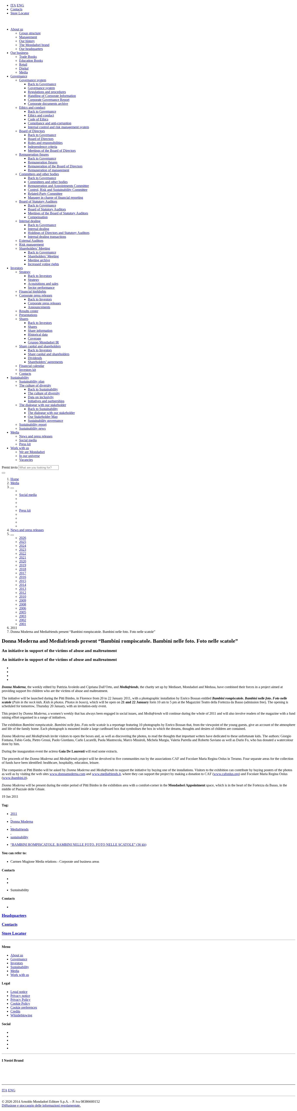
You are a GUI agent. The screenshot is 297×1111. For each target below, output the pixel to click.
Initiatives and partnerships (46, 401)
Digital (23, 68)
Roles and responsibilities (45, 143)
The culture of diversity (35, 385)
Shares (23, 319)
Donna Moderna (21, 821)
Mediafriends (19, 829)
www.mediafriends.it (106, 774)
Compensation (38, 217)
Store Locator (19, 13)
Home (14, 479)
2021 (22, 557)
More (5, 1081)
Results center (28, 311)
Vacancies (26, 460)
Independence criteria (42, 146)
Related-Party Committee (45, 193)
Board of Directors (32, 131)
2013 (22, 589)
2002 (22, 620)
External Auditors (31, 240)
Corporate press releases (35, 295)
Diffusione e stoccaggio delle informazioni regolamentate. (41, 1105)
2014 (22, 585)
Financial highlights (32, 291)
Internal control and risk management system (58, 127)
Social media (28, 440)
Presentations (28, 315)
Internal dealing (29, 221)
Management (28, 37)
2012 (22, 592)
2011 (13, 814)
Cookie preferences (23, 1007)
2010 (22, 596)
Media (23, 72)
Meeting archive (39, 260)
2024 (22, 545)
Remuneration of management (48, 170)
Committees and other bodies (39, 174)
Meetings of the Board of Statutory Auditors (58, 213)
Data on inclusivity (41, 397)
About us (16, 29)
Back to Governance (42, 84)
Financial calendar (31, 366)
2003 (22, 616)
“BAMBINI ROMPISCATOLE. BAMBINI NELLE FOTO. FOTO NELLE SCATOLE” (78, 844)
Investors (16, 268)
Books (6, 1069)
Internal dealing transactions (47, 237)
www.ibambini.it (14, 778)
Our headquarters (31, 49)
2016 (22, 577)
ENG (20, 5)
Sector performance (41, 287)
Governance (18, 76)
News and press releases (35, 436)
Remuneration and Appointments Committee (58, 186)
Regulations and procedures (47, 92)
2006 (22, 608)
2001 (22, 624)
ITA (13, 5)
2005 (22, 612)
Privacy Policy (20, 999)
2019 (22, 565)
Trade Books (28, 56)
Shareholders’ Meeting (34, 248)
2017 (22, 573)
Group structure (30, 33)
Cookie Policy (20, 1003)
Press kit (25, 444)
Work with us (19, 448)
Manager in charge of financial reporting (55, 197)
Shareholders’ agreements (45, 362)
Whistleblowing (21, 1015)
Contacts (16, 9)
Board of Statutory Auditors (38, 201)
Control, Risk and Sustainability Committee (57, 190)
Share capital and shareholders (40, 346)
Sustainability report (33, 424)
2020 (22, 561)
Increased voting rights (43, 264)
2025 (22, 542)
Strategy (24, 272)
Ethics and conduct (32, 107)
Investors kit (27, 370)
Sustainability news (32, 428)
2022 (22, 553)
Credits (15, 1011)
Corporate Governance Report (48, 100)
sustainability (19, 837)
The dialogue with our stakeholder (42, 405)
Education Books (31, 60)
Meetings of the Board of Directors (52, 150)
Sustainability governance (45, 420)
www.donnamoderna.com (67, 774)
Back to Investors (40, 276)
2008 (22, 604)
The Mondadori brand (34, 45)
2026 (22, 538)
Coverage (34, 338)
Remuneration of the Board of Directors (55, 166)
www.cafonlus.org (226, 774)
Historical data (38, 334)
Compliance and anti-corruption (49, 123)
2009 (22, 600)
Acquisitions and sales (43, 283)
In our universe (29, 456)
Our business (19, 53)
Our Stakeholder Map (43, 417)
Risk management (31, 244)
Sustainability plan (31, 381)
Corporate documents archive (48, 103)
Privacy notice (20, 996)
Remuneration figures (34, 154)
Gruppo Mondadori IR (43, 342)
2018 (22, 569)
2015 (22, 581)
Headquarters (14, 915)
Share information (40, 330)
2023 (22, 549)
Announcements (39, 307)
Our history (27, 41)
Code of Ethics (38, 119)
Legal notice (18, 992)
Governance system (32, 80)
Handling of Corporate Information (52, 96)
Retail (23, 64)
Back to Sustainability (43, 389)
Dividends (35, 358)
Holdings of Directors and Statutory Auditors (58, 233)
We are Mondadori (32, 452)
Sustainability (19, 377)
